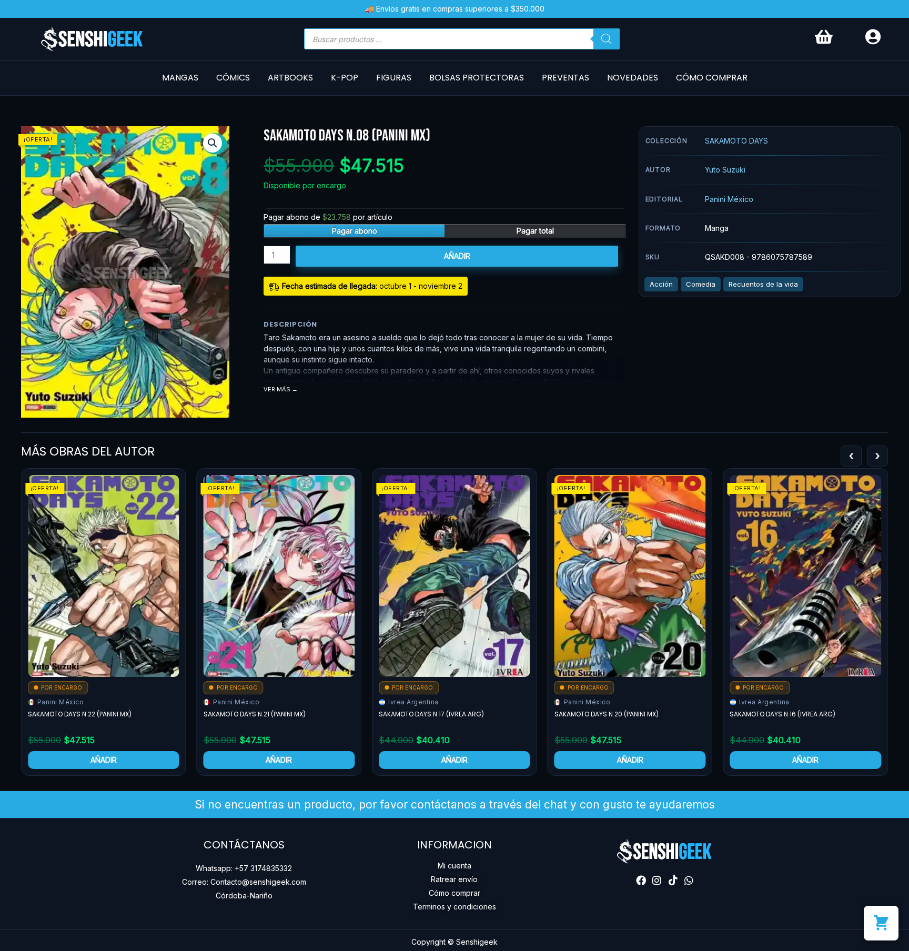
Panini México (729, 199)
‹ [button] (851, 455)
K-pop (344, 78)
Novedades (632, 78)
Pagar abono (354, 230)
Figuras (393, 78)
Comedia (700, 284)
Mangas (180, 78)
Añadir (457, 255)
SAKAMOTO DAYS (736, 140)
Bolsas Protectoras (476, 78)
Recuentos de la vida (763, 284)
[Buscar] (606, 38)
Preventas (565, 78)
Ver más (277, 389)
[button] (212, 143)
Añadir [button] (103, 759)
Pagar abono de (328, 217)
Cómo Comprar (712, 78)
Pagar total (535, 230)
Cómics (233, 78)
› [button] (877, 455)
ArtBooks (290, 78)
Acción (661, 284)
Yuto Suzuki (725, 169)
